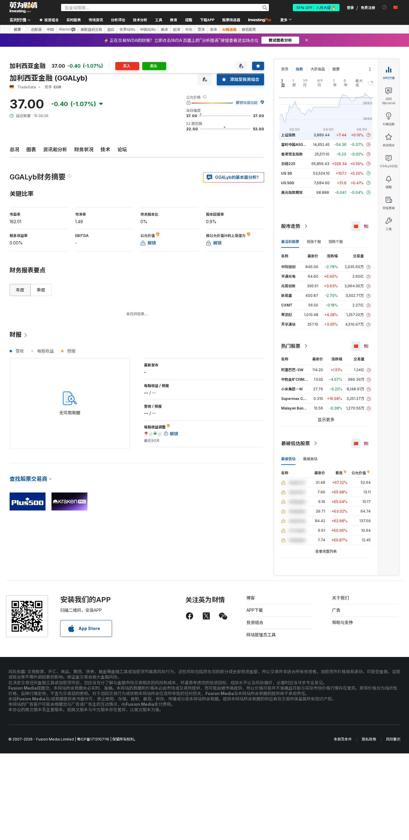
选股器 (36, 29)
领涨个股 (314, 241)
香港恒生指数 (292, 154)
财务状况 (83, 149)
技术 (105, 149)
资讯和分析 (55, 149)
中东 (189, 29)
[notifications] (384, 7)
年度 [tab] (20, 289)
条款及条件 (343, 739)
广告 (336, 610)
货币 (284, 69)
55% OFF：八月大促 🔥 (316, 7)
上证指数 (288, 135)
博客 (250, 597)
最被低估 (288, 459)
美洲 (164, 29)
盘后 (110, 29)
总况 (14, 149)
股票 (17, 29)
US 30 (286, 173)
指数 (299, 69)
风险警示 (393, 739)
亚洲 (201, 29)
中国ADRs (148, 29)
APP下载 (254, 610)
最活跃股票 (290, 241)
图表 (31, 149)
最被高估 (310, 459)
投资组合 (254, 622)
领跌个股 (335, 241)
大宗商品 (317, 69)
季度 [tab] (41, 289)
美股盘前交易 (91, 29)
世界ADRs (127, 29)
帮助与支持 (342, 622)
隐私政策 (369, 739)
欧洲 (176, 29)
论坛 (122, 149)
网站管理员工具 (261, 634)
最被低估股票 (295, 443)
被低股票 (249, 29)
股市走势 (290, 226)
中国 (50, 29)
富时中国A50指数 (295, 144)
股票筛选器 (231, 19)
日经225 (288, 163)
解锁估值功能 (246, 102)
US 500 (287, 183)
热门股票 (290, 346)
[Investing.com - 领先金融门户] (23, 7)
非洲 (213, 29)
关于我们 (340, 597)
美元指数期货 (292, 192)
